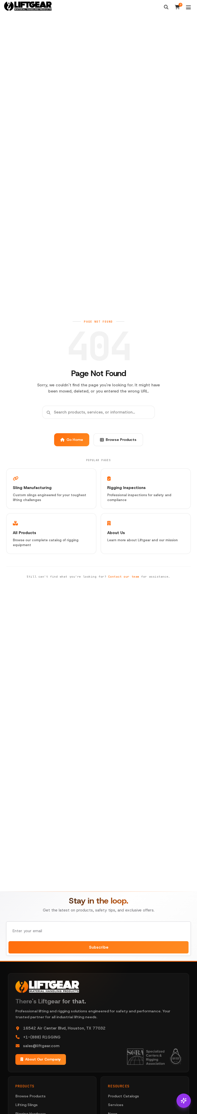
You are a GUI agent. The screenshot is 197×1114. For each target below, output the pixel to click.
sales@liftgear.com (41, 1045)
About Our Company (43, 1059)
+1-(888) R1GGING (42, 1037)
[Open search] (166, 7)
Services (115, 1104)
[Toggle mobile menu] (188, 7)
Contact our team (123, 576)
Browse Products (121, 439)
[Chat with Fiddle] (183, 1101)
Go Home (74, 439)
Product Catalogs (123, 1096)
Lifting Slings (26, 1104)
